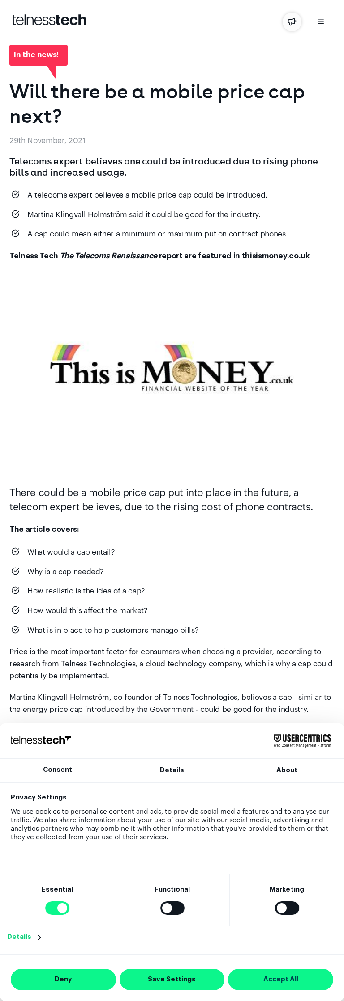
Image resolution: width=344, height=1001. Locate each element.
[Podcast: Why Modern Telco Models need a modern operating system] (292, 22)
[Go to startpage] (49, 23)
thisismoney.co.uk (276, 256)
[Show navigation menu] (321, 23)
